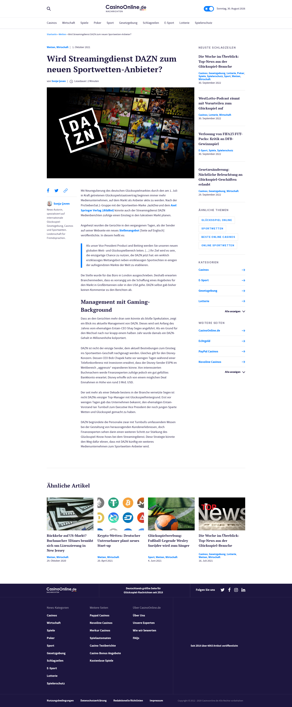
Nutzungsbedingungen (60, 700)
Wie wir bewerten (144, 630)
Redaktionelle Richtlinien (128, 700)
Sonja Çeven (59, 81)
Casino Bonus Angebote (105, 653)
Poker (97, 23)
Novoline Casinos (210, 362)
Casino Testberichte (103, 646)
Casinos (52, 23)
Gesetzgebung (128, 23)
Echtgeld (204, 341)
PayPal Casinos (208, 351)
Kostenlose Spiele (101, 661)
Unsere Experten (144, 623)
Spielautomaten (100, 638)
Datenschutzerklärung (93, 700)
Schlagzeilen (151, 23)
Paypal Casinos (99, 615)
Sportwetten (212, 228)
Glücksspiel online (216, 220)
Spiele (84, 23)
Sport (110, 23)
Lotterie (184, 23)
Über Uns (139, 615)
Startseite (52, 34)
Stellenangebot (129, 230)
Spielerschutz (203, 23)
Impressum (156, 700)
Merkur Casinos (100, 630)
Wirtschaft (68, 23)
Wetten (62, 34)
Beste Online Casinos (218, 237)
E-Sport (169, 23)
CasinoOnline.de (209, 331)
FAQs (136, 638)
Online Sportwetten (217, 245)
